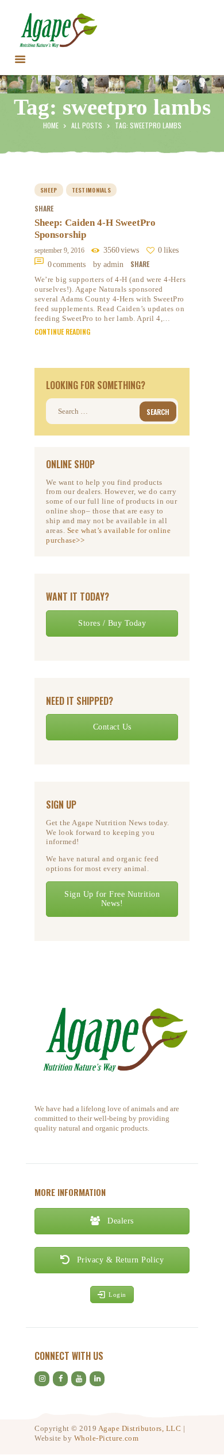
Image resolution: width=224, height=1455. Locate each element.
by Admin (109, 264)
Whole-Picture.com (106, 1438)
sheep (48, 190)
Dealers (119, 1221)
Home (51, 125)
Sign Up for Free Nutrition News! (112, 899)
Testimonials (91, 190)
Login (117, 1294)
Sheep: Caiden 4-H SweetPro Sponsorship (95, 228)
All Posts (86, 125)
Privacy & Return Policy (119, 1260)
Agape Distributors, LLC (139, 1428)
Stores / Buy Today (112, 623)
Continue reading (62, 331)
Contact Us (112, 727)
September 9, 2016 (59, 250)
